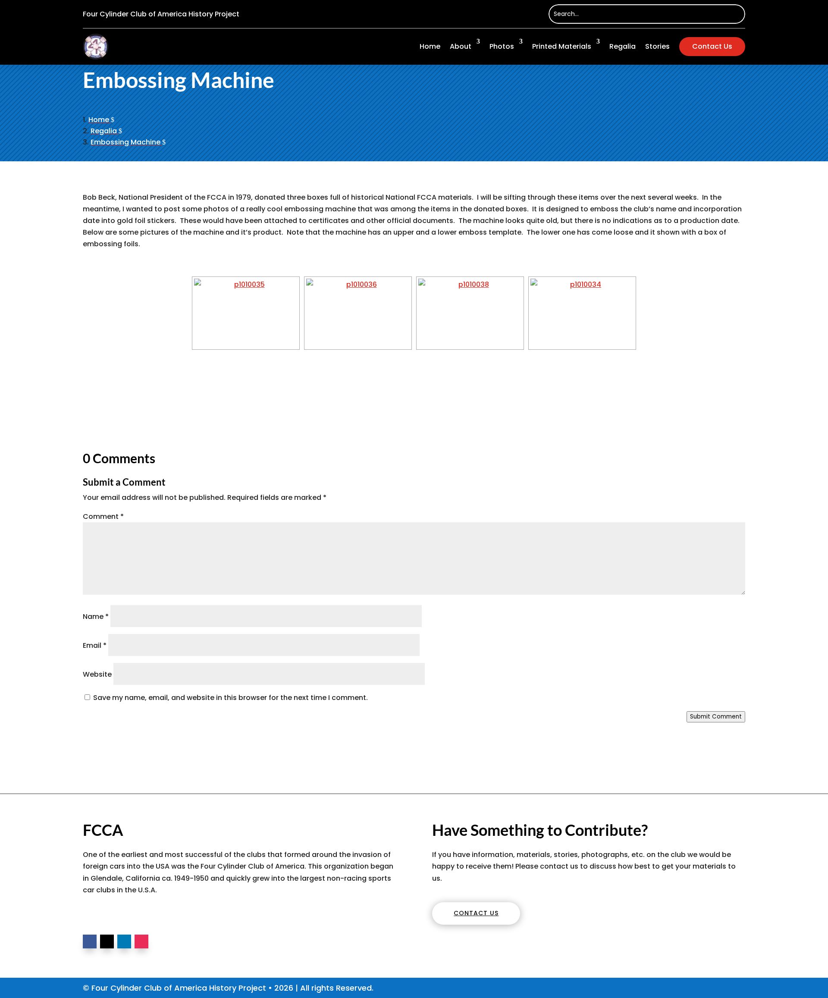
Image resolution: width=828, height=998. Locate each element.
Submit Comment (716, 716)
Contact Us (712, 46)
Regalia (622, 46)
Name (96, 616)
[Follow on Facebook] (90, 941)
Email (95, 645)
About (460, 46)
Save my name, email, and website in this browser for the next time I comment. (230, 698)
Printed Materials (561, 46)
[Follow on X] (107, 941)
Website (97, 674)
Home (430, 46)
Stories (657, 46)
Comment (103, 516)
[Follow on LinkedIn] (124, 941)
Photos (501, 46)
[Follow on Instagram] (141, 941)
